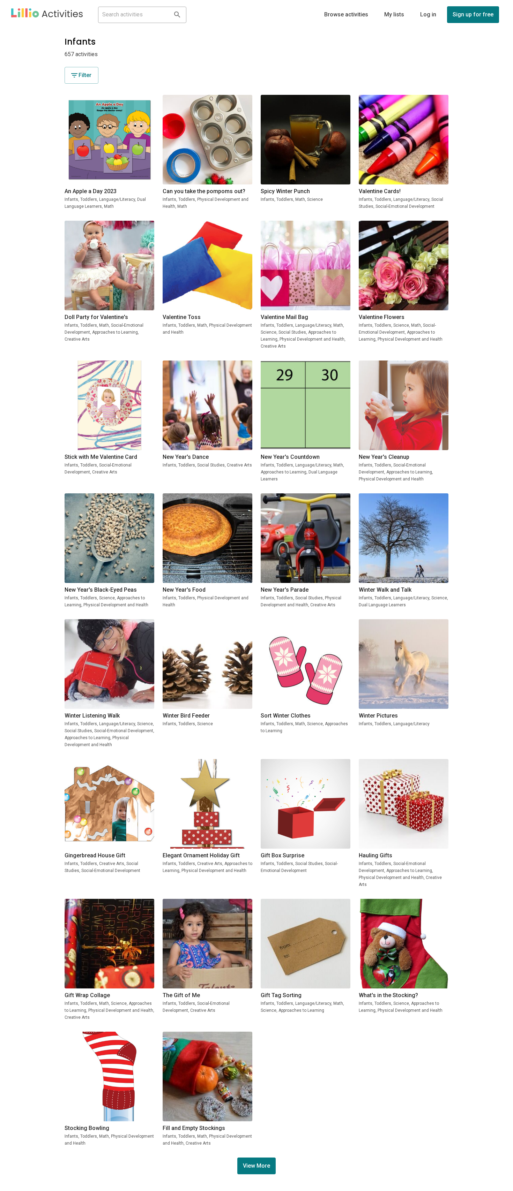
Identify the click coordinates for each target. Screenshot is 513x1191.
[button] (47, 14)
